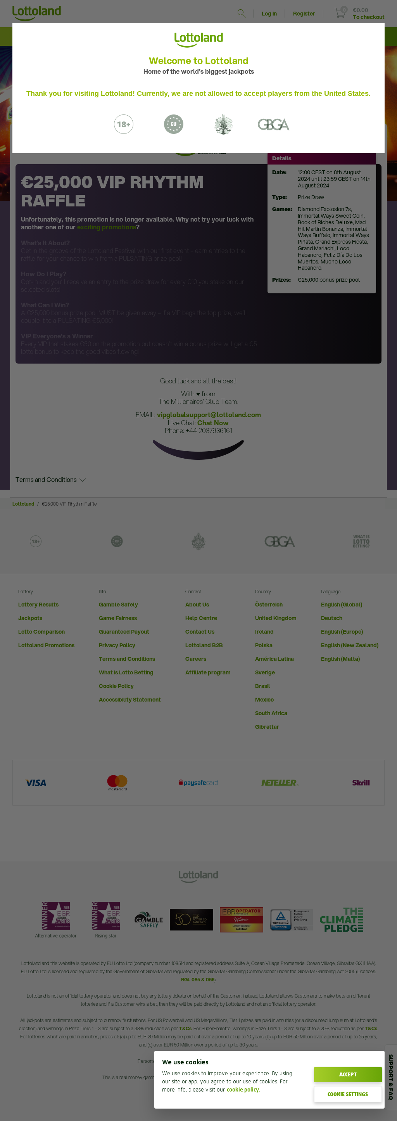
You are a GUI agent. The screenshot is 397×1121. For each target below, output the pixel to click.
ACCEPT (348, 1074)
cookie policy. (243, 1089)
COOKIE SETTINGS (348, 1094)
